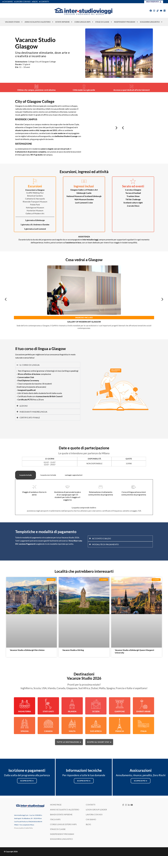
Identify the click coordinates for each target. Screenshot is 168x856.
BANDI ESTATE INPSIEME (61, 814)
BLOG (88, 824)
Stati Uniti (48, 711)
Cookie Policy (29, 828)
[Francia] (120, 724)
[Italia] (143, 724)
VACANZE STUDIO (12, 22)
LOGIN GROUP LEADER (96, 809)
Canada (48, 731)
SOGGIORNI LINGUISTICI (150, 22)
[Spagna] (24, 724)
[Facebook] (151, 11)
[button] (123, 128)
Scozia (95, 711)
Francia (119, 731)
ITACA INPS (55, 819)
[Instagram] (154, 11)
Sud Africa (96, 731)
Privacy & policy (19, 828)
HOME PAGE (55, 804)
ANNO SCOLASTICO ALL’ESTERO (38, 22)
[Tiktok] (158, 11)
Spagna (25, 731)
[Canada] (48, 724)
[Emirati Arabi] (143, 704)
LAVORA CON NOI (94, 814)
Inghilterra (24, 711)
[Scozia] (96, 704)
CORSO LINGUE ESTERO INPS (63, 824)
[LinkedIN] (129, 805)
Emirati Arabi (143, 711)
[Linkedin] (164, 11)
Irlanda (72, 711)
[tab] (25, 475)
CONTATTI (90, 804)
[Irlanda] (72, 704)
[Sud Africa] (96, 724)
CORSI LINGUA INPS (82, 22)
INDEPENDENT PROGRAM (124, 22)
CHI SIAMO (91, 819)
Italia (143, 731)
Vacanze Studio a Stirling (73, 650)
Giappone (120, 711)
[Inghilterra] (24, 704)
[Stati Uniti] (48, 704)
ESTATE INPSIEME (62, 22)
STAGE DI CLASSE (102, 22)
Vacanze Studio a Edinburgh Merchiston (27, 650)
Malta (72, 731)
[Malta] (72, 724)
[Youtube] (161, 11)
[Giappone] (120, 704)
